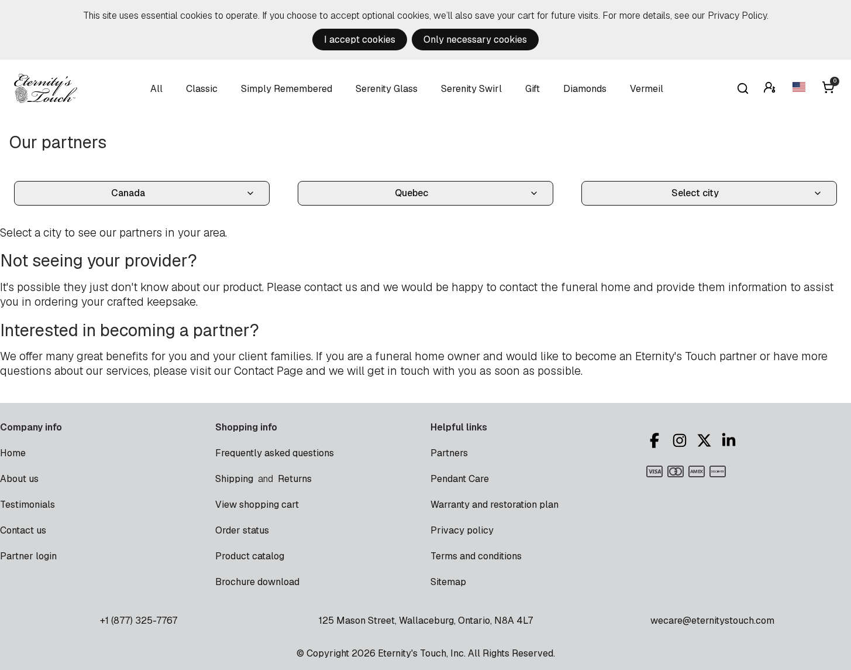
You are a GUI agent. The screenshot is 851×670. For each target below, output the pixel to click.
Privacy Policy (737, 15)
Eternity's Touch (45, 88)
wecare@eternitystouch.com (712, 620)
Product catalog (249, 556)
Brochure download (257, 582)
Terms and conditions (476, 556)
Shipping (234, 479)
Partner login (28, 556)
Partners (449, 453)
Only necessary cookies (475, 39)
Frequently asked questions (274, 453)
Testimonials (27, 504)
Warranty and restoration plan (494, 504)
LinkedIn (730, 440)
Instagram (681, 440)
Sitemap (448, 582)
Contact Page (268, 371)
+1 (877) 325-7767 (138, 620)
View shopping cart (257, 504)
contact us (330, 287)
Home (13, 453)
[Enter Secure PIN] (770, 89)
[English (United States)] (800, 89)
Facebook (656, 440)
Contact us (23, 530)
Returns (295, 479)
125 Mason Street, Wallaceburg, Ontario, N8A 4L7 (426, 620)
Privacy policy (462, 530)
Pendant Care (459, 479)
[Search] (742, 88)
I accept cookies (359, 39)
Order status (242, 530)
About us (19, 479)
